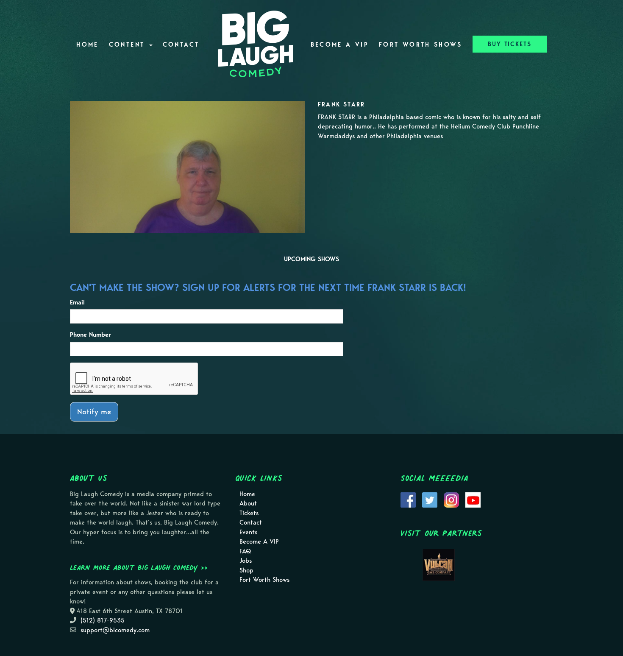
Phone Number (90, 334)
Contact (181, 44)
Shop (246, 570)
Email (77, 302)
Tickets (249, 513)
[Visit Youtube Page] (473, 499)
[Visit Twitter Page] (429, 499)
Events (248, 532)
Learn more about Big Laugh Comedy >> (139, 567)
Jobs (245, 560)
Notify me (94, 411)
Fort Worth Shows (420, 44)
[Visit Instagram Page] (451, 499)
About (248, 503)
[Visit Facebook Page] (408, 499)
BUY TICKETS (509, 44)
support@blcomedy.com (115, 630)
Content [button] (128, 44)
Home (87, 44)
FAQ (245, 551)
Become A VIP (340, 44)
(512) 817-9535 (103, 620)
